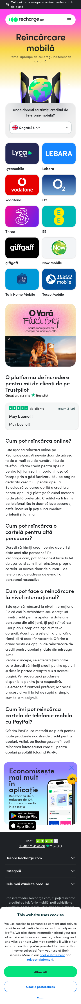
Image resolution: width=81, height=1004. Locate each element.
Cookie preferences (40, 986)
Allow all (40, 972)
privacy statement (40, 959)
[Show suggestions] (66, 127)
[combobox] (40, 127)
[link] (24, 815)
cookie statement (52, 955)
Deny (40, 998)
